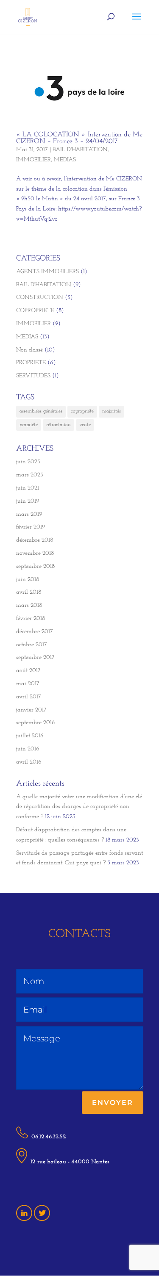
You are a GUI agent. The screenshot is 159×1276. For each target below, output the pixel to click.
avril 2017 (28, 697)
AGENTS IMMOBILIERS (47, 271)
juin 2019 (27, 501)
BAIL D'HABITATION (80, 150)
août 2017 (28, 670)
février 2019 (30, 527)
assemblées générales (41, 411)
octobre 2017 (31, 645)
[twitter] (42, 1219)
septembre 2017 (35, 657)
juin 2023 (28, 462)
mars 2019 (29, 514)
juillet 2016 (30, 736)
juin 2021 (27, 488)
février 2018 (30, 618)
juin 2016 (27, 749)
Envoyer (112, 1103)
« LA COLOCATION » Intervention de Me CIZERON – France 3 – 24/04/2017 (79, 138)
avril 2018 (28, 592)
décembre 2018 (34, 540)
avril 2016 (29, 762)
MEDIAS (65, 160)
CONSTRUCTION (39, 297)
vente (85, 424)
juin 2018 (27, 579)
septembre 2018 (35, 566)
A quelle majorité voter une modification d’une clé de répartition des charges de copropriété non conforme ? (79, 807)
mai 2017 (27, 684)
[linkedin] (24, 1219)
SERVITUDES (33, 376)
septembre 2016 (35, 723)
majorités (111, 411)
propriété (29, 424)
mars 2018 (29, 605)
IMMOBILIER (33, 160)
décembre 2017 (34, 631)
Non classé (29, 350)
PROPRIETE (31, 363)
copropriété (82, 411)
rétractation (58, 424)
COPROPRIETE (35, 310)
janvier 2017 (31, 710)
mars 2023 (29, 475)
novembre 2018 (35, 553)
